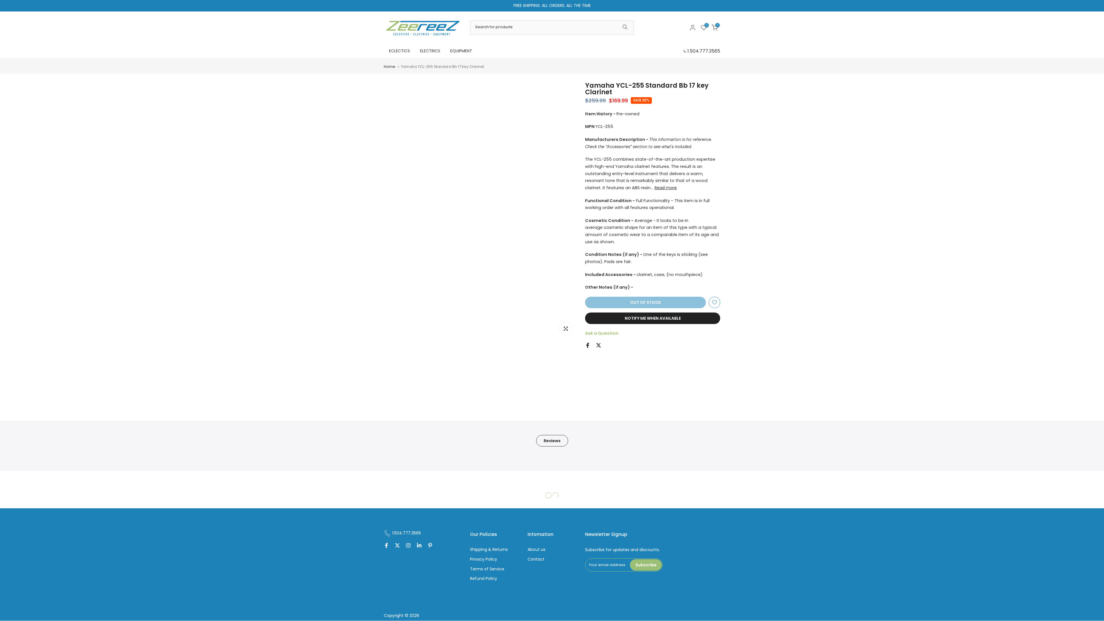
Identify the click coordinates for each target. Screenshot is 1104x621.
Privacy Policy (483, 559)
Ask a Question (601, 333)
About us (536, 549)
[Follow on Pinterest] (430, 546)
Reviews (552, 441)
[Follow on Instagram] (408, 546)
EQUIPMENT (461, 51)
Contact (536, 559)
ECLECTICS (399, 51)
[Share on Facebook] (587, 345)
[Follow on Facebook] (386, 546)
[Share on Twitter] (598, 345)
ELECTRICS (430, 51)
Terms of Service (487, 569)
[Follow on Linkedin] (419, 546)
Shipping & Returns (489, 549)
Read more (666, 187)
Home (389, 66)
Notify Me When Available (653, 318)
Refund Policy (483, 578)
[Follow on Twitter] (397, 546)
